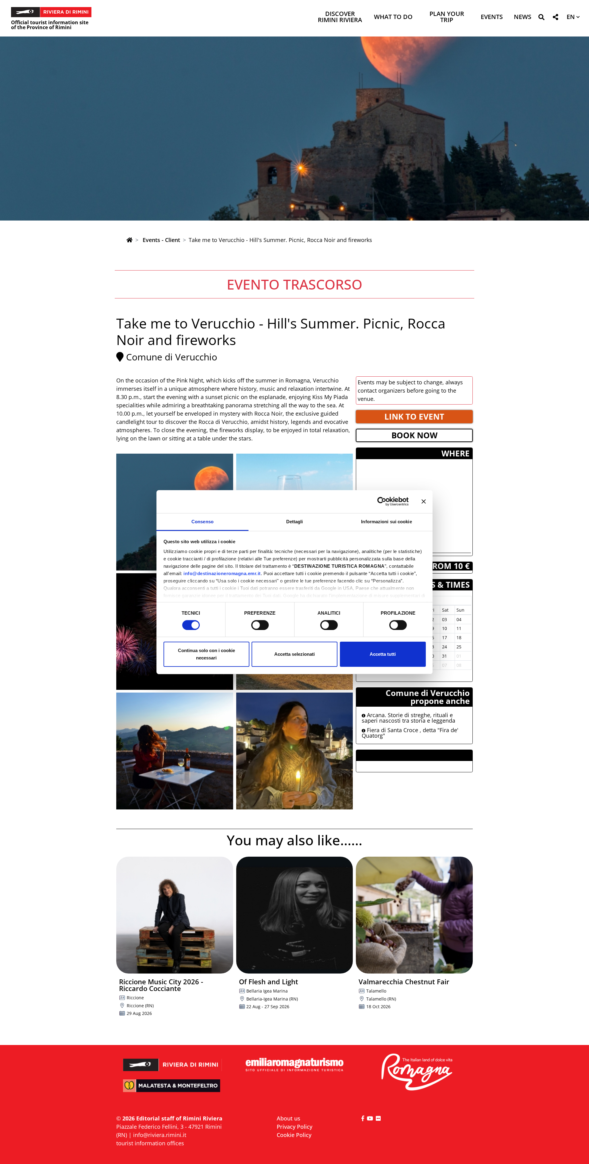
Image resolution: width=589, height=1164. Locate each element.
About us (288, 1118)
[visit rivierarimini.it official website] (172, 1061)
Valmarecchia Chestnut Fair (404, 981)
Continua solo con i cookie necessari (206, 654)
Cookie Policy (294, 1135)
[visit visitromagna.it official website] (416, 1072)
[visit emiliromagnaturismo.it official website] (294, 1065)
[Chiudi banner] (424, 501)
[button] (541, 18)
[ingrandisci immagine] (174, 751)
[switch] (260, 625)
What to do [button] (393, 17)
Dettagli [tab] (294, 521)
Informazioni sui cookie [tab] (386, 521)
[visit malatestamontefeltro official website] (172, 1090)
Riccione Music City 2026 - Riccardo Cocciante (161, 985)
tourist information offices (150, 1143)
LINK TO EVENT (414, 416)
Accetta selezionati (294, 654)
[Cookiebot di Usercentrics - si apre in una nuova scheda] (382, 501)
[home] (129, 240)
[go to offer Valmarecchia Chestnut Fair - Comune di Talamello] (414, 915)
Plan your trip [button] (446, 17)
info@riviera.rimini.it (159, 1135)
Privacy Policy (294, 1126)
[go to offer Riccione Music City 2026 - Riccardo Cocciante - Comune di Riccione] (174, 915)
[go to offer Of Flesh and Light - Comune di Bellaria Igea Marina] (294, 915)
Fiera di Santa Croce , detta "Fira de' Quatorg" (410, 732)
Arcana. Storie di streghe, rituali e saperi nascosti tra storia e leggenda (408, 717)
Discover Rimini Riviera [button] (340, 17)
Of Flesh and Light (268, 981)
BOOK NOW (414, 435)
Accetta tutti (383, 654)
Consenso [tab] (202, 521)
